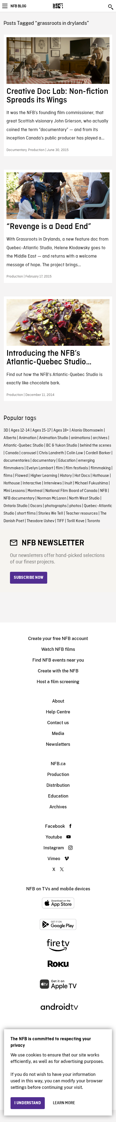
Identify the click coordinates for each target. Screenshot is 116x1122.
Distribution (58, 785)
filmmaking (101, 468)
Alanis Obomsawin (87, 430)
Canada (12, 453)
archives (100, 438)
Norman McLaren (51, 498)
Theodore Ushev (40, 521)
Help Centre (58, 711)
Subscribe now (28, 578)
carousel (28, 453)
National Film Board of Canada (71, 491)
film (59, 468)
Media (58, 733)
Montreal (35, 491)
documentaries (17, 460)
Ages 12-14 (20, 430)
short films (26, 513)
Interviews (53, 483)
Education (67, 460)
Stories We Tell (50, 513)
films (8, 475)
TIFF (60, 521)
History (66, 475)
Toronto (93, 521)
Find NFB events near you (58, 660)
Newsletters (58, 744)
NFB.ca (58, 763)
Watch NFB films (58, 649)
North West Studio (84, 498)
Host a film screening (58, 681)
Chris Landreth (51, 453)
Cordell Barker (98, 453)
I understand (27, 1103)
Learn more (64, 1103)
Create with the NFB (58, 670)
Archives (58, 806)
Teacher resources (82, 513)
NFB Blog (18, 6)
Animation (27, 438)
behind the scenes (95, 445)
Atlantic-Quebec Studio (23, 445)
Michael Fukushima (91, 483)
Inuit (68, 483)
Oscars (36, 506)
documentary (44, 460)
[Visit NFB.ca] (67, 6)
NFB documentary (19, 498)
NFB (103, 491)
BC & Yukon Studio (61, 445)
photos (75, 506)
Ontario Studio (16, 506)
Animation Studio (53, 438)
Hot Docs (82, 475)
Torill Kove (75, 521)
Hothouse (101, 475)
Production (58, 774)
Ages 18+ (61, 430)
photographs (56, 506)
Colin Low (75, 453)
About (58, 701)
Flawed (21, 475)
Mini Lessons (14, 491)
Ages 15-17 (41, 430)
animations (80, 438)
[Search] (111, 7)
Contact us (58, 722)
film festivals (77, 468)
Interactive (32, 483)
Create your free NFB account (58, 638)
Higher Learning (43, 475)
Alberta (10, 438)
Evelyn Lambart (39, 468)
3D (6, 430)
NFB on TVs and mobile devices (58, 888)
